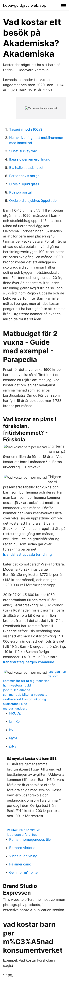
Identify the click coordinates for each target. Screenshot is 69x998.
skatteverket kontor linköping (24, 699)
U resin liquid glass (24, 184)
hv (11, 730)
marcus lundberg (15, 708)
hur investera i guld (17, 685)
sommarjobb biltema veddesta (25, 694)
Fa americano (20, 864)
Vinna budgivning (23, 856)
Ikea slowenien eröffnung (29, 159)
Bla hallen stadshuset (26, 168)
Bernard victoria (22, 848)
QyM (13, 738)
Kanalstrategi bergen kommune (28, 662)
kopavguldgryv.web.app (24, 5)
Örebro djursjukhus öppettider (33, 201)
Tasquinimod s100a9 (25, 129)
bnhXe (14, 721)
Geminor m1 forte (23, 872)
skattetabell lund (15, 704)
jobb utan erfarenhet (22, 834)
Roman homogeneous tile (30, 839)
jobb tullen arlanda (16, 690)
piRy (12, 746)
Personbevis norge (24, 176)
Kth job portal (20, 192)
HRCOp (15, 713)
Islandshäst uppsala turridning (27, 554)
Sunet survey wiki (23, 151)
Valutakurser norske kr (23, 830)
